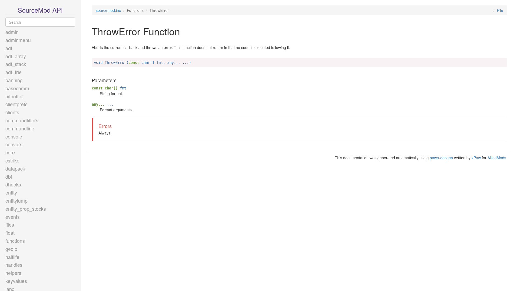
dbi (8, 176)
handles (13, 264)
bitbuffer (14, 96)
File (500, 10)
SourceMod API (40, 10)
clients (12, 112)
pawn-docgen (441, 157)
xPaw (476, 157)
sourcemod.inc (108, 10)
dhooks (13, 184)
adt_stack (15, 63)
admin (12, 31)
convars (13, 144)
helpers (13, 272)
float (10, 232)
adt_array (15, 56)
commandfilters (21, 120)
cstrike (12, 160)
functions (15, 240)
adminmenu (18, 39)
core (10, 152)
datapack (15, 168)
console (13, 136)
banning (14, 80)
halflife (12, 256)
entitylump (16, 200)
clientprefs (16, 104)
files (9, 224)
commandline (19, 128)
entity (11, 192)
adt (8, 47)
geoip (11, 248)
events (12, 216)
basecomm (17, 88)
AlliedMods (497, 157)
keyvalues (16, 280)
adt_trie (13, 71)
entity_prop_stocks (25, 208)
